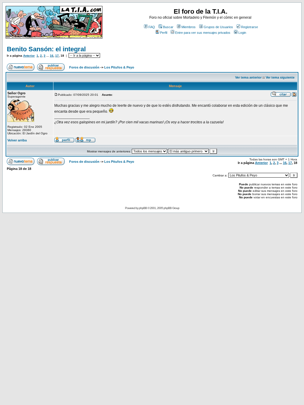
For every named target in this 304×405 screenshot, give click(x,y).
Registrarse (249, 27)
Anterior (29, 55)
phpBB (143, 208)
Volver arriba (17, 140)
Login (242, 32)
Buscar (168, 27)
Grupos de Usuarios (218, 27)
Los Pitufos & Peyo (119, 67)
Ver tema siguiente (280, 77)
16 (51, 55)
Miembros (188, 27)
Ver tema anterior (248, 77)
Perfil (163, 32)
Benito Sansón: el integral (46, 49)
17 (57, 55)
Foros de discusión (84, 67)
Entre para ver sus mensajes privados (202, 32)
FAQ (151, 27)
